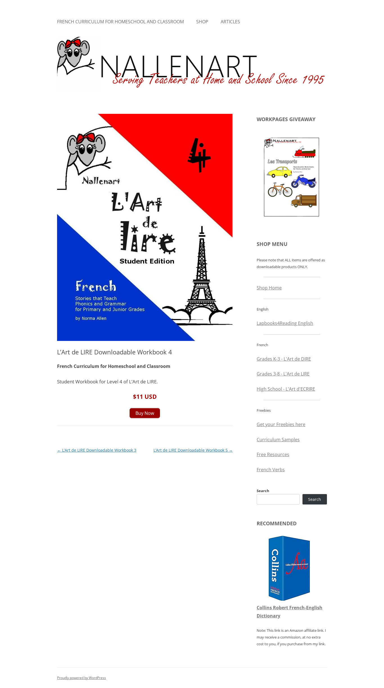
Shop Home (269, 288)
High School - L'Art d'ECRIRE (286, 389)
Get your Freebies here (281, 424)
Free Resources (273, 454)
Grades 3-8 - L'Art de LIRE (283, 374)
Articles (230, 22)
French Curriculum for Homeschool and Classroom (120, 22)
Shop (202, 22)
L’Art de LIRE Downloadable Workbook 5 (193, 450)
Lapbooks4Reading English (285, 323)
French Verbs (271, 470)
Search (263, 490)
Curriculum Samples (278, 439)
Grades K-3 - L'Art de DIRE (284, 359)
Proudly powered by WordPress (81, 677)
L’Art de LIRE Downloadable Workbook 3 (96, 450)
